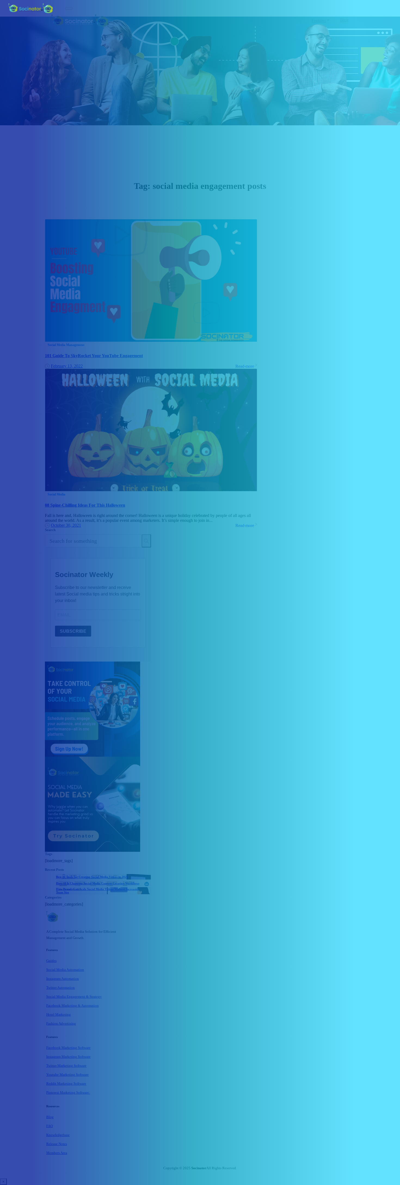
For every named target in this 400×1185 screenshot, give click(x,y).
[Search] (146, 540)
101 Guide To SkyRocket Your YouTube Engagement (94, 355)
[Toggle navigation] (68, 8)
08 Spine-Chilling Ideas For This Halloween (85, 505)
